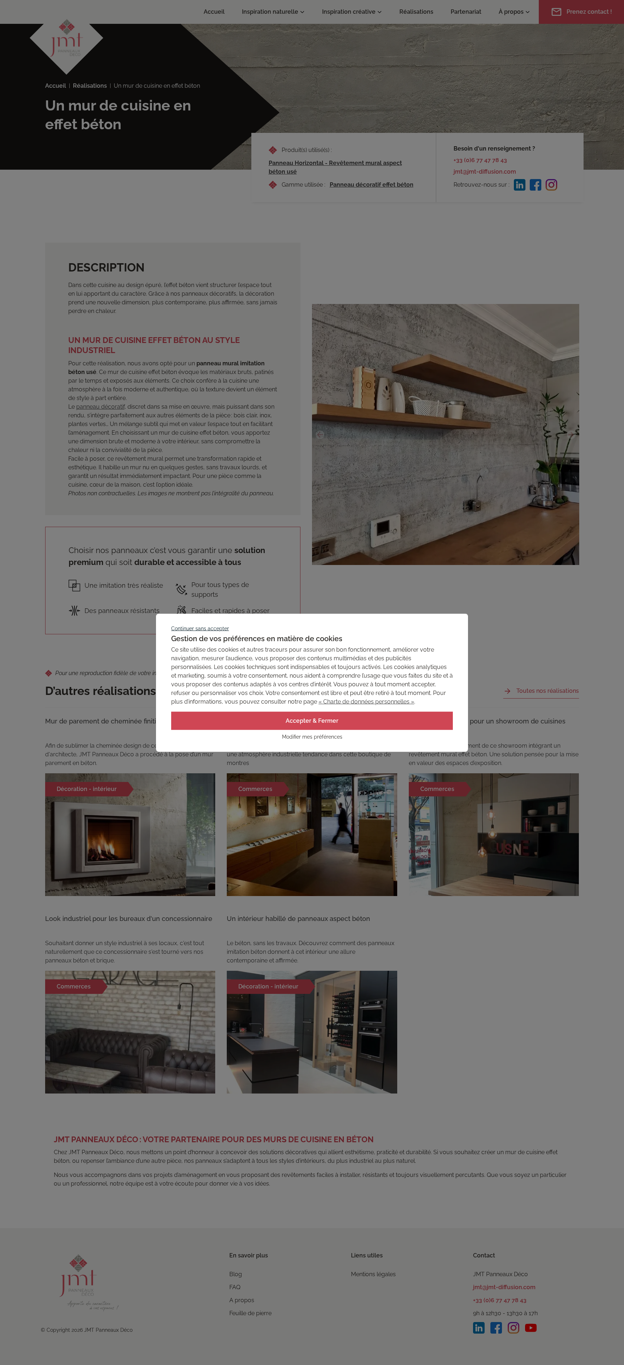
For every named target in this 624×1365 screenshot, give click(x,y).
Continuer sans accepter (200, 628)
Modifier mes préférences (312, 736)
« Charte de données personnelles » (366, 701)
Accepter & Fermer (312, 720)
